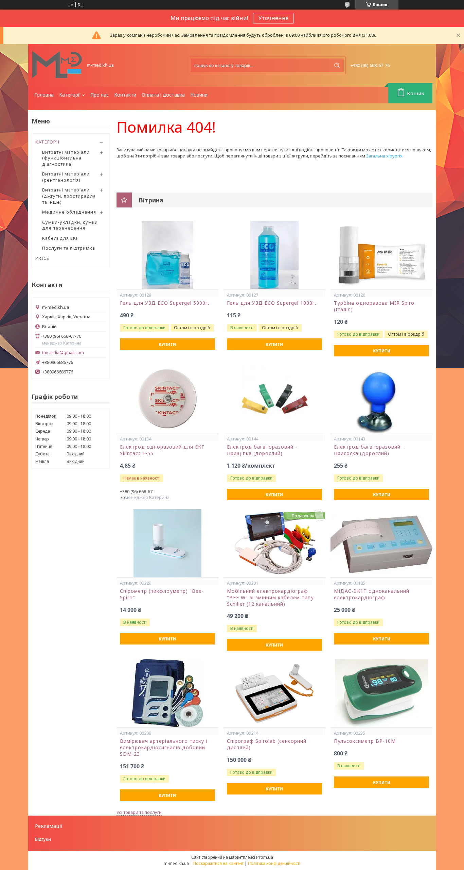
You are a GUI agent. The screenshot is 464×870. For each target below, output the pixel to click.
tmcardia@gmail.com (63, 352)
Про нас (99, 94)
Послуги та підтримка (68, 248)
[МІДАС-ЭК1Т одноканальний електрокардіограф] (381, 543)
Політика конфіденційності (274, 863)
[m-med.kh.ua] (57, 65)
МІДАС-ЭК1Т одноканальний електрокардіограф (371, 594)
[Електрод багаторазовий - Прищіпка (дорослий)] (274, 399)
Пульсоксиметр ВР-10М (365, 741)
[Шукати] (337, 65)
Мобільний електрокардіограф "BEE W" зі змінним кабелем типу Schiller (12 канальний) (270, 597)
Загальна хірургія (384, 156)
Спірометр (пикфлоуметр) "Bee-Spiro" (162, 594)
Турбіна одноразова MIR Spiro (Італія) (374, 306)
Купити (167, 344)
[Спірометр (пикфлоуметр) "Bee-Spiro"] (167, 543)
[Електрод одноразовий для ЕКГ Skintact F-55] (167, 399)
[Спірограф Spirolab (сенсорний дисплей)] (274, 693)
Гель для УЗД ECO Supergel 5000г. (164, 303)
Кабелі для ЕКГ (60, 238)
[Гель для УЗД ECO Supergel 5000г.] (167, 255)
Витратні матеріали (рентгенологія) (66, 177)
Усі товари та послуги (139, 812)
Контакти (125, 94)
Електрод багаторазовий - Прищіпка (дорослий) (262, 450)
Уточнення (273, 18)
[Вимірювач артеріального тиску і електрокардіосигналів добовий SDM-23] (167, 693)
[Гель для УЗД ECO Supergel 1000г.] (274, 255)
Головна (44, 94)
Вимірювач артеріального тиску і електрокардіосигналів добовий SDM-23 (163, 747)
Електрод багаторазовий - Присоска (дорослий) (369, 450)
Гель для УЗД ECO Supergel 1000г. (271, 303)
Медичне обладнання (69, 212)
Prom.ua (264, 857)
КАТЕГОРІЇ (47, 142)
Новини (199, 94)
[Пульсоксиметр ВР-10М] (381, 693)
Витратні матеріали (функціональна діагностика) (66, 158)
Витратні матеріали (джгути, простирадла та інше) (69, 196)
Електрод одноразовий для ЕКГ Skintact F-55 (162, 450)
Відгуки (43, 839)
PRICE (42, 258)
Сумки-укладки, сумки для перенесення (70, 225)
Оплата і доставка (163, 94)
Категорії (70, 94)
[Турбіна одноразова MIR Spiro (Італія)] (381, 255)
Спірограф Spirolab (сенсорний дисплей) (266, 744)
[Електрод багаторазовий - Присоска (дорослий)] (381, 399)
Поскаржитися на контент (218, 863)
